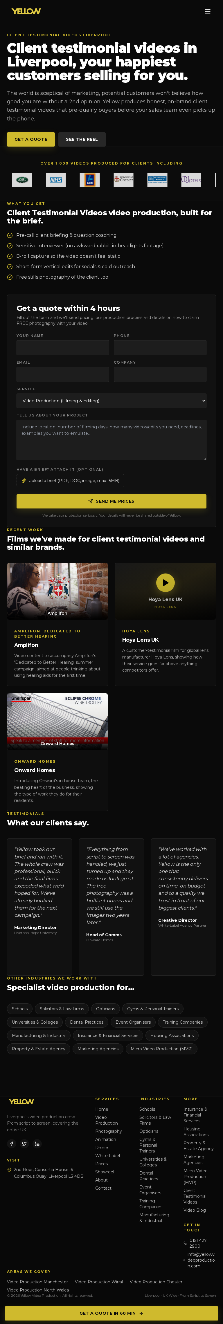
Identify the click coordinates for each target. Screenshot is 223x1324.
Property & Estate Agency (38, 1048)
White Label (107, 1155)
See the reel (82, 139)
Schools (20, 1008)
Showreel (104, 1172)
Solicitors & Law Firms (62, 1008)
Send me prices (115, 501)
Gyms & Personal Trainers (153, 1008)
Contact (103, 1188)
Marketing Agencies (98, 1048)
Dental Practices (86, 1022)
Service (26, 389)
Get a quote (31, 139)
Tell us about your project (52, 415)
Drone (101, 1147)
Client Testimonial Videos (195, 1196)
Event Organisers (133, 1022)
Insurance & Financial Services (108, 1035)
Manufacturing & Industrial (39, 1035)
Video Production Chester (156, 1282)
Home (101, 1109)
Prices (101, 1163)
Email (23, 362)
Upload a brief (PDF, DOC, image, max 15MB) (73, 480)
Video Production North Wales (38, 1290)
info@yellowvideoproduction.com (201, 1260)
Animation (105, 1139)
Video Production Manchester (37, 1282)
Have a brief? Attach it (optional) (60, 469)
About (101, 1180)
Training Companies (183, 1022)
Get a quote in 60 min (108, 1313)
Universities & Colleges (35, 1022)
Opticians (105, 1008)
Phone (122, 335)
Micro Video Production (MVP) (162, 1048)
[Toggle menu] (208, 11)
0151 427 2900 (198, 1243)
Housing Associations (172, 1035)
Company (125, 362)
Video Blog (195, 1210)
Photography (108, 1131)
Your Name (30, 335)
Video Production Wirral (99, 1282)
